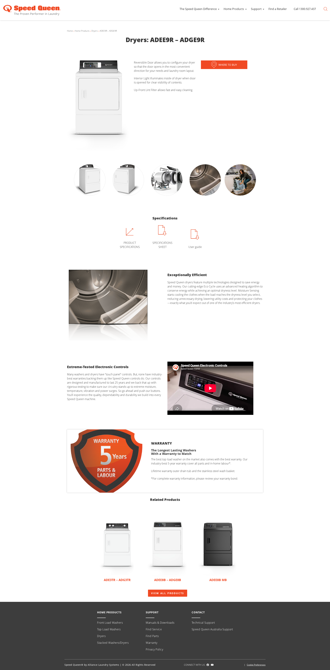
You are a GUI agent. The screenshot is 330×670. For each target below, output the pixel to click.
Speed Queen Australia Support (212, 629)
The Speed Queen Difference (198, 9)
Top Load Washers (108, 629)
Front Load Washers (110, 622)
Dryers (94, 30)
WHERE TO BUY (227, 64)
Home (70, 30)
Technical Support (203, 622)
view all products (167, 593)
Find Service (154, 629)
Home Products (234, 9)
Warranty (151, 643)
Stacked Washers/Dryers (113, 643)
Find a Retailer (277, 9)
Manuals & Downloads (160, 622)
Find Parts (152, 636)
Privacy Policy (154, 649)
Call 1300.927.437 (305, 9)
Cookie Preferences (256, 664)
